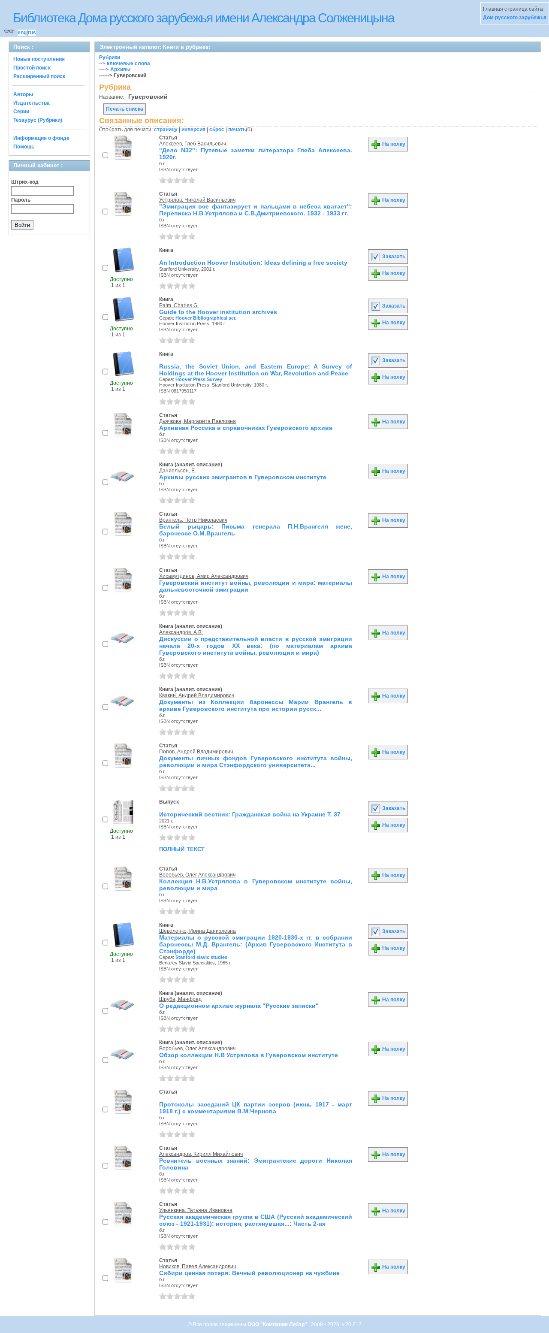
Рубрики (109, 57)
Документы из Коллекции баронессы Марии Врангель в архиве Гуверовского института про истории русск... (255, 705)
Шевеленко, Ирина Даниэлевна (197, 931)
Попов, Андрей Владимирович (196, 752)
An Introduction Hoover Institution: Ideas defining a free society (253, 262)
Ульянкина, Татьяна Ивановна (195, 1210)
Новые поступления (39, 59)
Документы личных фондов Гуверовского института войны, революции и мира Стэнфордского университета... (255, 761)
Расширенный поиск (39, 76)
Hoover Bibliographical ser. (205, 317)
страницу (166, 130)
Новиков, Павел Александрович (197, 1266)
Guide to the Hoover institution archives (218, 311)
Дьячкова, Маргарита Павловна (197, 421)
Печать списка (124, 109)
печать (237, 130)
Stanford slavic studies (201, 957)
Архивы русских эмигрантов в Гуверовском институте (242, 477)
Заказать (393, 257)
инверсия (193, 130)
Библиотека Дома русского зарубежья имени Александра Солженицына (203, 18)
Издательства (31, 103)
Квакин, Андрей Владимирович (196, 695)
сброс (216, 130)
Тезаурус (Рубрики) (37, 120)
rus (32, 33)
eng (22, 33)
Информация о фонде (41, 138)
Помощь (23, 147)
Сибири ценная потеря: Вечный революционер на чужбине (249, 1273)
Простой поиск (32, 68)
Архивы (120, 69)
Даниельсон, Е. (177, 471)
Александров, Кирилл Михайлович (201, 1154)
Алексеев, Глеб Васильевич (192, 144)
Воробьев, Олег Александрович (197, 875)
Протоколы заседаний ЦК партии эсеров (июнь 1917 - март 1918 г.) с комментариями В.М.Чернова (255, 1108)
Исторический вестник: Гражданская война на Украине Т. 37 (250, 814)
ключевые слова (128, 63)
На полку (393, 144)
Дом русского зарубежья (514, 18)
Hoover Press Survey (198, 379)
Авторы (23, 94)
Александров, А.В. (181, 632)
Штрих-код (25, 182)
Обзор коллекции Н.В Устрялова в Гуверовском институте (248, 1055)
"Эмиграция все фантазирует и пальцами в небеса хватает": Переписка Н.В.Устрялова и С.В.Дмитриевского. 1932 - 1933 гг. (255, 210)
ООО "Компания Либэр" (277, 1324)
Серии (21, 112)
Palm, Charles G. (179, 305)
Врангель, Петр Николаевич (193, 520)
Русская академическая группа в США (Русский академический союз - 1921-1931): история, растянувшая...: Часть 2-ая (255, 1220)
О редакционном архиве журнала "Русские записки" (239, 1005)
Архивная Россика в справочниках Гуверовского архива (245, 427)
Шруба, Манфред (180, 999)
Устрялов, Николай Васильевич (197, 200)
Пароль (20, 200)
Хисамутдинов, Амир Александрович (203, 576)
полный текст (182, 848)
